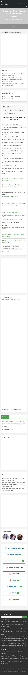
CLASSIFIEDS (13, 669)
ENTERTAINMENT (21, 669)
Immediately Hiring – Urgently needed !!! (13, 109)
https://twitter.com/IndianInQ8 (14, 219)
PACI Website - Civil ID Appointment (11, 299)
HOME (3, 669)
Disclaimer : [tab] (4, 416)
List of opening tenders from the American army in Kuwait (13, 628)
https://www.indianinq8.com (14, 212)
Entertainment (14, 554)
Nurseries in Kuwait (14, 567)
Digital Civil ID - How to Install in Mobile (11, 409)
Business (14, 573)
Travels (14, 599)
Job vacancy (6, 251)
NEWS (7, 669)
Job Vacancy (8, 19)
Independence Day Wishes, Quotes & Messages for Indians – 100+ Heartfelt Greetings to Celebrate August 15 (13, 79)
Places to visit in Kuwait (14, 561)
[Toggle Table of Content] (22, 107)
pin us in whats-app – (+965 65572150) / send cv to (14, 111)
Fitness (14, 580)
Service (14, 592)
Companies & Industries (14, 548)
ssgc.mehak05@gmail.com (11, 113)
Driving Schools (14, 586)
